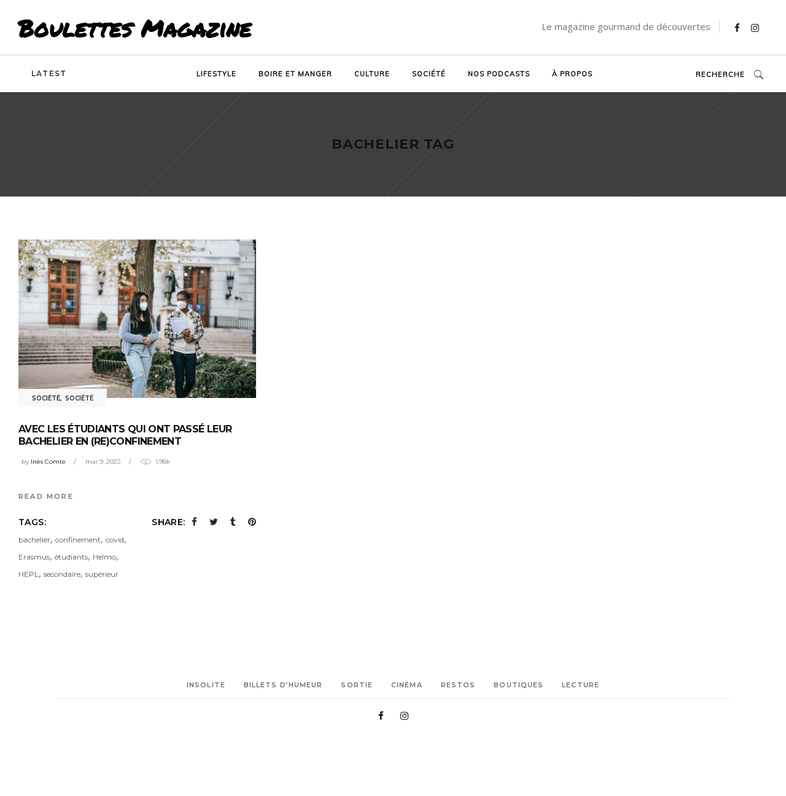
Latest (48, 73)
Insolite (206, 685)
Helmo (104, 556)
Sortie (357, 685)
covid (115, 539)
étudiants (71, 556)
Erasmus (34, 556)
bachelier (34, 539)
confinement (78, 539)
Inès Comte (48, 462)
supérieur (102, 574)
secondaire (62, 574)
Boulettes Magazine (135, 27)
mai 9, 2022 (103, 462)
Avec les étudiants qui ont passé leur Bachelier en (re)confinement (125, 435)
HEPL (28, 574)
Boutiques (518, 685)
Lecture (580, 685)
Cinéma (406, 685)
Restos (458, 685)
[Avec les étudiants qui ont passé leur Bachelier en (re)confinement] (137, 319)
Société (46, 398)
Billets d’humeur (283, 685)
